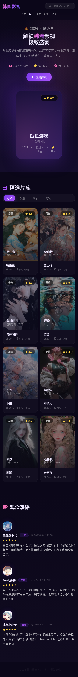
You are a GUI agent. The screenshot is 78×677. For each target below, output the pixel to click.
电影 (31, 14)
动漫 (54, 14)
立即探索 (41, 77)
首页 (23, 14)
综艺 (46, 14)
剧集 (39, 14)
